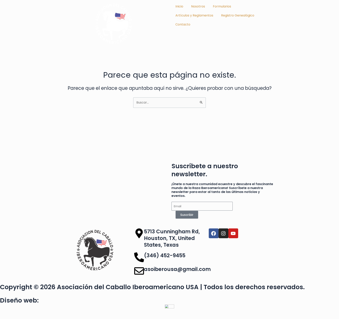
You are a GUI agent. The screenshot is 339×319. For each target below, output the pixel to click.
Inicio (179, 6)
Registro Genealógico (237, 15)
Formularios (222, 6)
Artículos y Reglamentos (194, 15)
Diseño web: (19, 300)
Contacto (182, 24)
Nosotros (198, 6)
